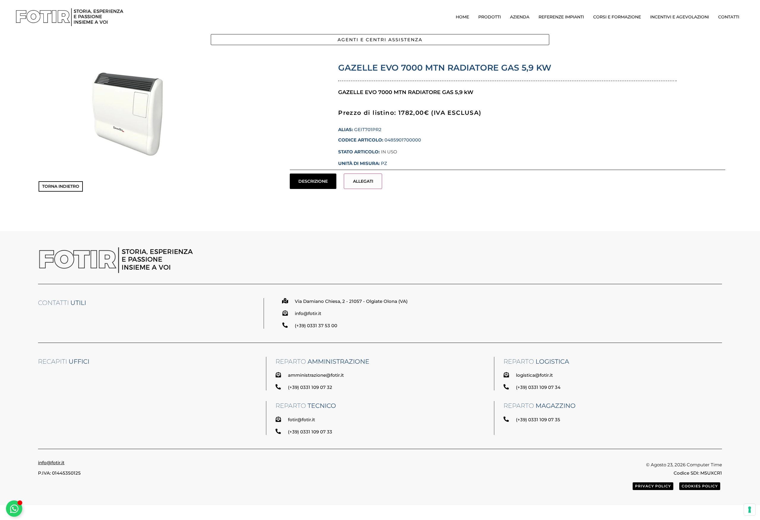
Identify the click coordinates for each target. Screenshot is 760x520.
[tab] (313, 181)
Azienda (519, 17)
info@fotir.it (51, 462)
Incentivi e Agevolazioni (679, 17)
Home (462, 17)
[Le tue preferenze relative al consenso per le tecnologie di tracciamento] (749, 509)
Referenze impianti (561, 17)
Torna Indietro (60, 186)
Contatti (728, 17)
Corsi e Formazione (617, 17)
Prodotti (489, 17)
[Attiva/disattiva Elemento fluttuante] (14, 508)
